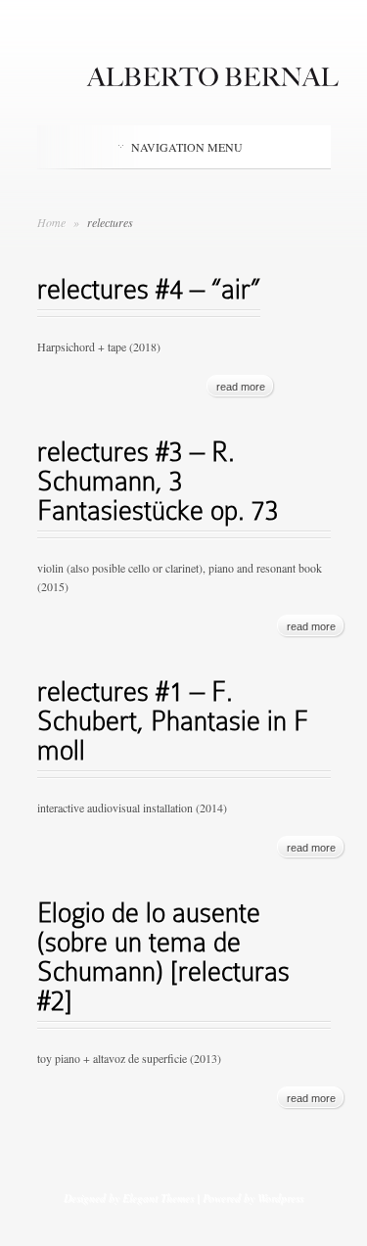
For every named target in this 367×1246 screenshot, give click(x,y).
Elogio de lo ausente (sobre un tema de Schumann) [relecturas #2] (163, 957)
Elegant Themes (158, 1197)
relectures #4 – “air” (148, 289)
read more (240, 386)
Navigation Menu (187, 147)
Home (51, 222)
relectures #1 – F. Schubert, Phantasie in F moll (172, 720)
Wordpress (280, 1197)
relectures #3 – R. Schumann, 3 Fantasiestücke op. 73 (158, 481)
